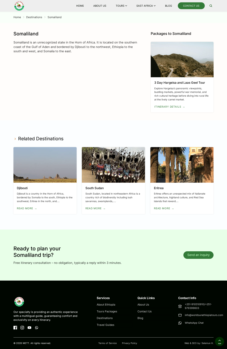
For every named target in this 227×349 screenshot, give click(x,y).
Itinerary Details (169, 106)
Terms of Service (107, 343)
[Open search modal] (211, 6)
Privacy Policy (129, 343)
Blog (168, 5)
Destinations (34, 17)
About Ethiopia (106, 304)
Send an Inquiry (198, 255)
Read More (27, 208)
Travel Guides (105, 325)
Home (80, 5)
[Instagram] (22, 327)
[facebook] (15, 327)
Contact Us (191, 5)
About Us (99, 5)
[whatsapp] (36, 327)
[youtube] (29, 327)
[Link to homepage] (19, 5)
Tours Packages (107, 311)
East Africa (145, 5)
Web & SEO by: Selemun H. (199, 343)
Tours (120, 5)
